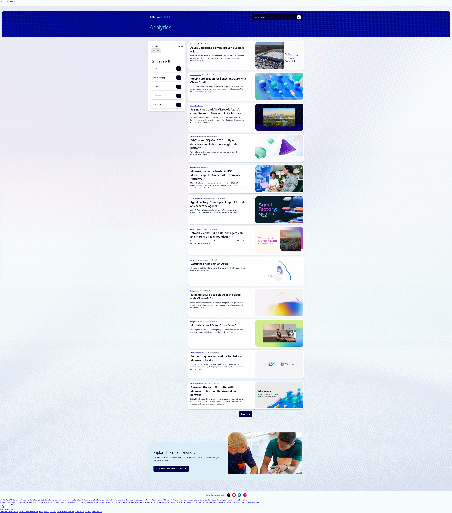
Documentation (58, 502)
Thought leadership (196, 44)
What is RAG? (256, 502)
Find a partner (47, 502)
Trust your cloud (63, 500)
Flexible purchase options (134, 500)
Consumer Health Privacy (9, 512)
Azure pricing (106, 500)
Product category (159, 78)
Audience (156, 87)
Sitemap (22, 512)
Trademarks (70, 512)
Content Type (157, 96)
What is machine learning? (186, 502)
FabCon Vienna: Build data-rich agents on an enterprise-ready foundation (216, 234)
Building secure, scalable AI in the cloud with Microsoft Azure (215, 296)
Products (97, 500)
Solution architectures (213, 500)
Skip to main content (7, 1)
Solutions (176, 500)
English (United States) (8, 505)
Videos (139, 502)
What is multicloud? (169, 502)
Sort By (155, 68)
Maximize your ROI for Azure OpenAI (214, 325)
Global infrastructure (35, 500)
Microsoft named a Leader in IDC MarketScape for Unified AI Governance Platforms (215, 175)
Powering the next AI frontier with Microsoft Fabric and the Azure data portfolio (213, 391)
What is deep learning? (204, 502)
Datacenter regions (50, 500)
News (192, 167)
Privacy (41, 512)
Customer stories (88, 500)
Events (192, 229)
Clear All (179, 46)
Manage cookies (50, 512)
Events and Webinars (97, 502)
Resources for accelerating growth (192, 500)
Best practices (194, 260)
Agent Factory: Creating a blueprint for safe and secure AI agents (217, 204)
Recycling (88, 512)
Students (86, 502)
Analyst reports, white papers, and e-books (121, 502)
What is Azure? (5, 500)
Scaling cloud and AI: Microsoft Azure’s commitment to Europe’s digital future (215, 111)
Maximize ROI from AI (164, 500)
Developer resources (75, 502)
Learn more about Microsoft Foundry (171, 468)
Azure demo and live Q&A (237, 500)
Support (224, 500)
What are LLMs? (230, 502)
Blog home (156, 17)
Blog (66, 502)
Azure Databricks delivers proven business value (217, 49)
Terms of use (61, 512)
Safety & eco (79, 512)
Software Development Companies (12, 502)
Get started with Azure (19, 500)
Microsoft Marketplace (33, 502)
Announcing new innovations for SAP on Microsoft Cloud (216, 358)
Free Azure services (118, 500)
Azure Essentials (75, 500)
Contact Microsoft (31, 512)
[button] (245, 414)
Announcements (195, 75)
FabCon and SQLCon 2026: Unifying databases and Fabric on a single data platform (213, 144)
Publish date (157, 105)
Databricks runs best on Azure (209, 263)
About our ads (97, 512)
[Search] (299, 17)
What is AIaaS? (218, 502)
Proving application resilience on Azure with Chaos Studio (218, 80)
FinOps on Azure (150, 500)
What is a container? (243, 502)
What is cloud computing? (151, 502)
